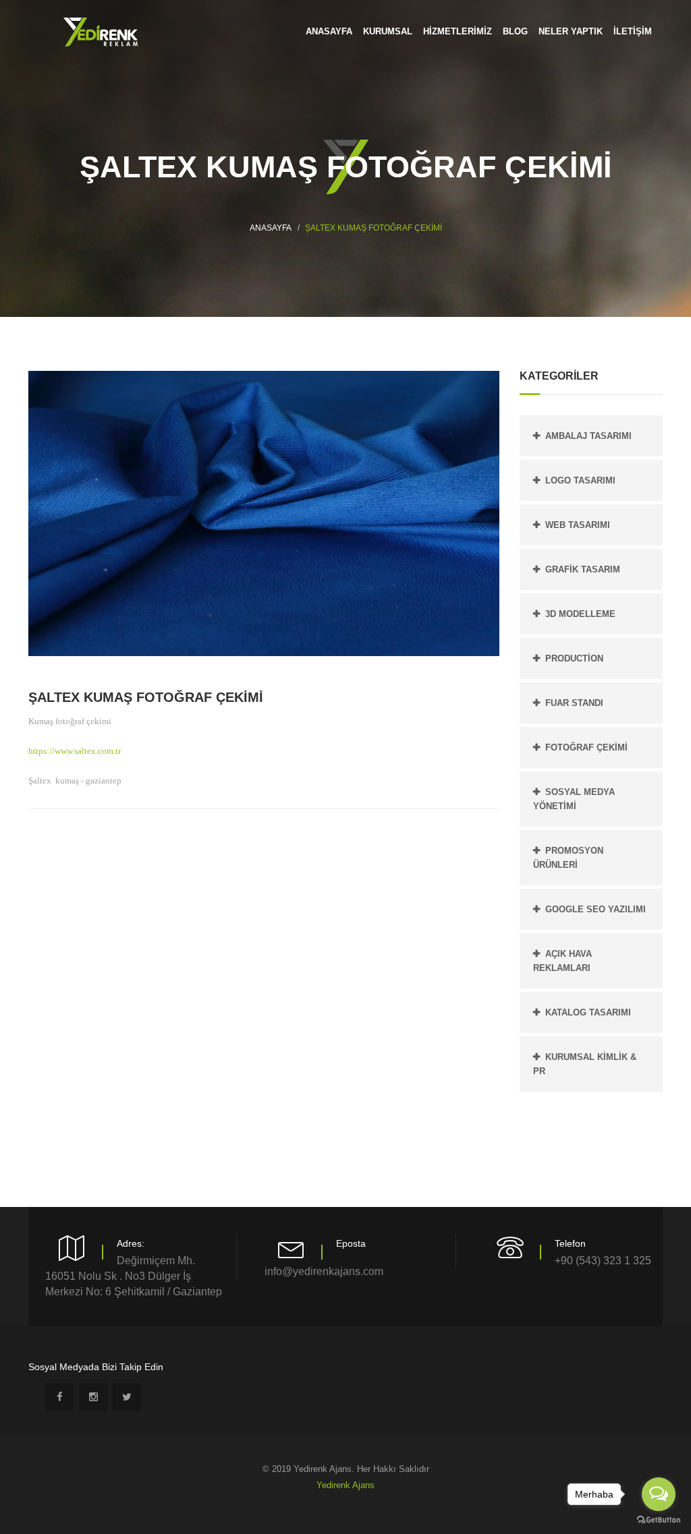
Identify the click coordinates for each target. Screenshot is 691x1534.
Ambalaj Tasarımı (588, 436)
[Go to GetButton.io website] (658, 1520)
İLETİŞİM (632, 31)
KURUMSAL (387, 31)
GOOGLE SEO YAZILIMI (595, 909)
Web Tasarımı (577, 525)
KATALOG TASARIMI (588, 1012)
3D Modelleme (580, 614)
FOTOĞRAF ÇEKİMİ (586, 747)
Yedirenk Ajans (345, 1485)
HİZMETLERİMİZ (457, 31)
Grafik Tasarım (582, 569)
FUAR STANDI (574, 703)
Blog (515, 31)
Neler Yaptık (570, 31)
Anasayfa (271, 228)
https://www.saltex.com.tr (74, 751)
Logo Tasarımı (580, 480)
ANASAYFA (329, 31)
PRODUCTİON (574, 658)
